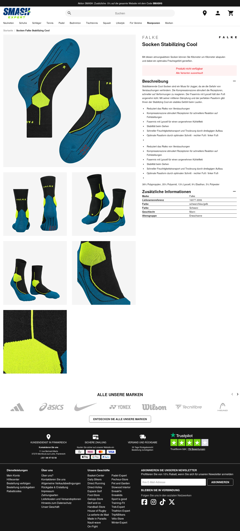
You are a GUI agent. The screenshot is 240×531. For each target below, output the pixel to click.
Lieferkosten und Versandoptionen (61, 499)
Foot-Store (94, 495)
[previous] (232, 395)
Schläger (36, 23)
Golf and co (94, 503)
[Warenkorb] (231, 13)
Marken (169, 23)
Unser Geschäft (50, 507)
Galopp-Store (95, 499)
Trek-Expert (118, 507)
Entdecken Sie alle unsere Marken (120, 419)
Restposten (153, 23)
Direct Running (96, 483)
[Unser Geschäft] (204, 13)
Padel (61, 23)
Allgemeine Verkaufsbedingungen (61, 483)
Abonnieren (220, 482)
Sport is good (119, 499)
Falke (150, 37)
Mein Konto (13, 475)
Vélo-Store (118, 518)
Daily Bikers (95, 479)
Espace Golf (95, 491)
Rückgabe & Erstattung (54, 487)
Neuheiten (8, 23)
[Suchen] (69, 13)
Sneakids (117, 495)
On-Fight (93, 526)
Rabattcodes (14, 491)
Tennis (50, 23)
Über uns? (47, 475)
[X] (171, 502)
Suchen (120, 13)
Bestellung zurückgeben (142, 449)
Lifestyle (120, 23)
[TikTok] (162, 502)
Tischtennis (92, 23)
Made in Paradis (97, 518)
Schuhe (23, 23)
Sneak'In (117, 491)
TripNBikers (118, 514)
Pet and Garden (121, 483)
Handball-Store (96, 507)
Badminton (75, 23)
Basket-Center (96, 475)
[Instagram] (153, 502)
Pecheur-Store (120, 479)
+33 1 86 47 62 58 (48, 457)
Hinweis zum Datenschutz (56, 503)
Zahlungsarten (49, 495)
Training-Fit (118, 503)
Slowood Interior (121, 487)
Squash (107, 23)
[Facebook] (144, 502)
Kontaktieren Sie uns (48, 447)
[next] (237, 395)
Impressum (47, 491)
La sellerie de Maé (98, 514)
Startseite (8, 30)
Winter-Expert (119, 522)
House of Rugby (97, 511)
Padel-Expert (119, 475)
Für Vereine (136, 23)
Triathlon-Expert (121, 511)
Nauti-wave (94, 522)
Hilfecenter (13, 479)
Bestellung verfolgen (19, 483)
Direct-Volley (95, 487)
